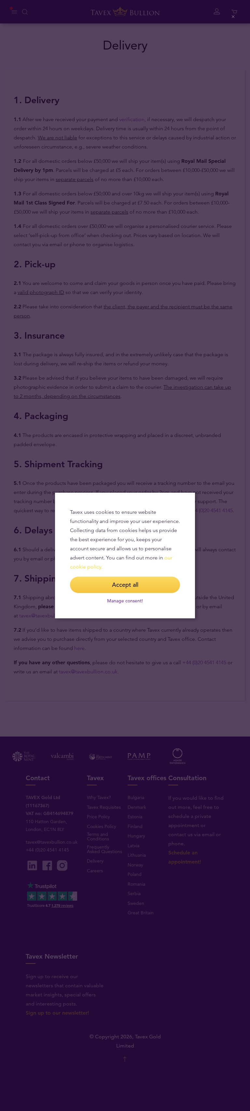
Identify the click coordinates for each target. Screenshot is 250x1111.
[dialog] (125, 555)
